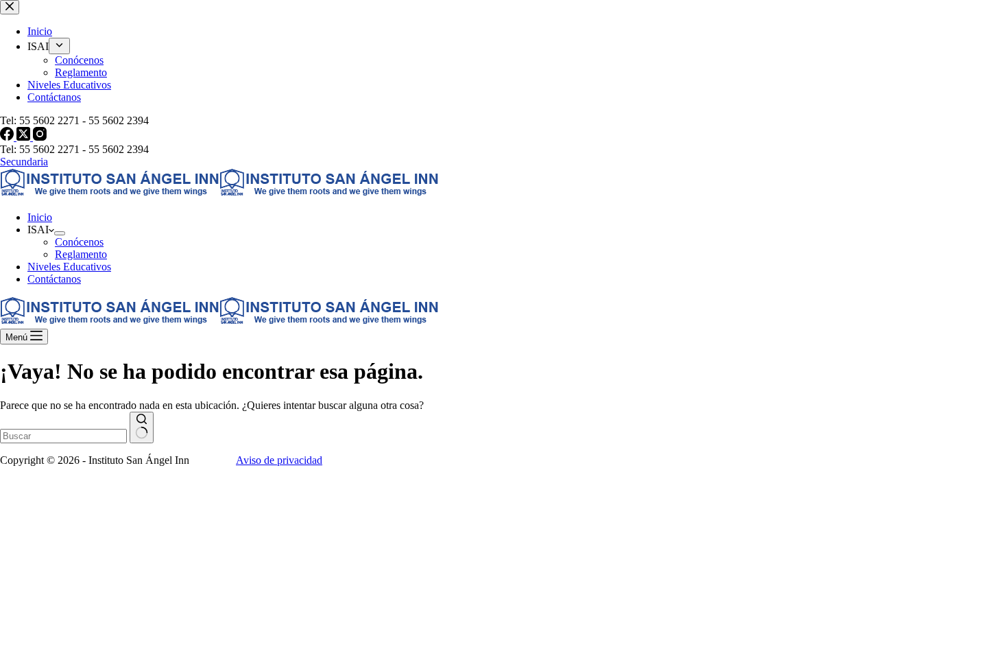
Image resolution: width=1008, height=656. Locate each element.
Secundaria (24, 161)
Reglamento (81, 254)
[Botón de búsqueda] (142, 427)
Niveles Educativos (69, 266)
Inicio (39, 217)
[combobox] (63, 436)
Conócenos (79, 242)
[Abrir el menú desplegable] (59, 233)
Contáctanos (54, 279)
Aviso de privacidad (279, 460)
